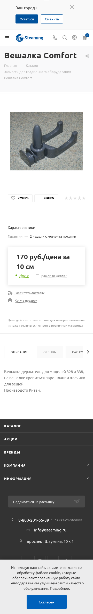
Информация (18, 478)
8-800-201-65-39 (33, 520)
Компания (15, 465)
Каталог (12, 426)
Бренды (12, 452)
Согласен (46, 602)
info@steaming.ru (50, 529)
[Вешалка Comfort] (46, 140)
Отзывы (50, 352)
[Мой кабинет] (74, 37)
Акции (11, 439)
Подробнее (59, 588)
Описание (19, 352)
